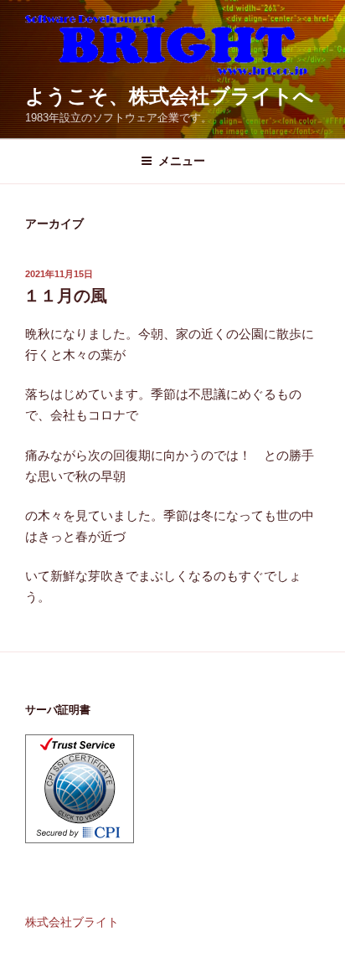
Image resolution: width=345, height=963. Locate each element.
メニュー (181, 160)
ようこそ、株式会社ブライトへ (169, 96)
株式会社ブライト (72, 922)
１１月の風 (65, 295)
